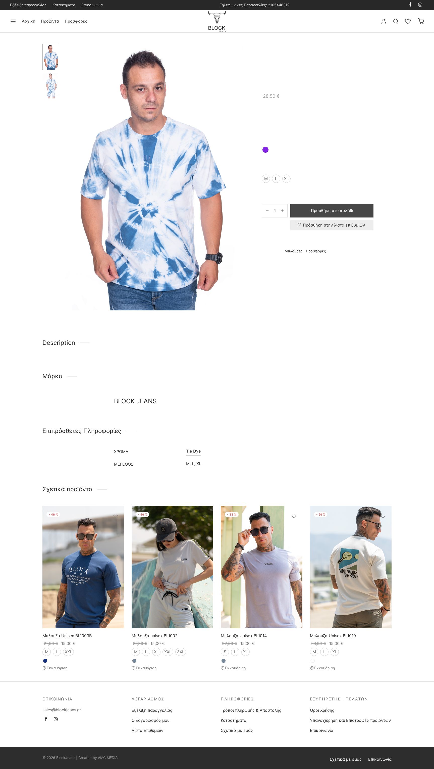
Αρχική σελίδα (274, 54)
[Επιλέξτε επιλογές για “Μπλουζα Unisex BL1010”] (383, 527)
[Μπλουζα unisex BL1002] (172, 567)
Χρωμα (268, 135)
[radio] (265, 149)
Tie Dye (193, 451)
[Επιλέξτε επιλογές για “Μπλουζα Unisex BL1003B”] (115, 527)
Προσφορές (76, 21)
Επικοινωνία (92, 5)
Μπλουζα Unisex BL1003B (67, 635)
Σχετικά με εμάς (237, 730)
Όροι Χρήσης (322, 710)
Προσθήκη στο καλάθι (332, 210)
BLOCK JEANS (275, 265)
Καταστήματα (63, 5)
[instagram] (420, 5)
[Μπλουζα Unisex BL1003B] (83, 567)
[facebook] (410, 5)
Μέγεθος (270, 164)
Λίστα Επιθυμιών (147, 730)
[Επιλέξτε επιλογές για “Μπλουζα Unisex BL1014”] (293, 527)
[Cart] (421, 21)
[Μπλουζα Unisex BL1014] (261, 567)
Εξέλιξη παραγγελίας (28, 5)
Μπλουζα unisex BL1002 (155, 635)
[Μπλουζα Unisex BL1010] (351, 567)
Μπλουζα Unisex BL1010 (333, 635)
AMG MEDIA (108, 757)
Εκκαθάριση (57, 668)
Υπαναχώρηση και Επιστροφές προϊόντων (350, 720)
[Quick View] (115, 539)
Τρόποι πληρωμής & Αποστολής (251, 710)
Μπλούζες (323, 54)
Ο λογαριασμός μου (151, 720)
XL (198, 463)
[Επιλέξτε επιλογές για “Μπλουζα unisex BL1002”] (204, 527)
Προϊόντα (50, 21)
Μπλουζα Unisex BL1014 (244, 635)
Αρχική (28, 21)
